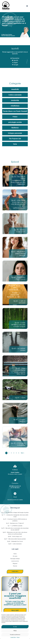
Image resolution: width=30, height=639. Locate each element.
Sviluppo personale (15, 133)
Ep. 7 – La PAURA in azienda (15, 525)
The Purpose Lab (15, 138)
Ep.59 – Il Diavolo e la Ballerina (18, 444)
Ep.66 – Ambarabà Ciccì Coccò (18, 278)
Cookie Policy (13, 637)
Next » (22, 453)
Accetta (15, 626)
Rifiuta (15, 630)
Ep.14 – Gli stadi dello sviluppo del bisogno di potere (15, 512)
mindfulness (15, 106)
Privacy (18, 637)
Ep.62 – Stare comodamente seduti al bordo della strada (19, 371)
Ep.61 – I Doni (20, 398)
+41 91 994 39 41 (15, 487)
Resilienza (15, 128)
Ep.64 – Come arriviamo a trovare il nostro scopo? (18, 324)
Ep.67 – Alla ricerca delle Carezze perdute (18, 253)
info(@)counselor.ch (15, 486)
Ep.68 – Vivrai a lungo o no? (19, 231)
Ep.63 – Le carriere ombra (18, 349)
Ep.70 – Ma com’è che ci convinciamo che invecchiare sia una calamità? (18, 180)
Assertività (15, 89)
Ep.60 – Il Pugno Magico (19, 420)
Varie (15, 144)
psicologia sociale (15, 122)
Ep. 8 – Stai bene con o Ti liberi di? (15, 523)
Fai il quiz (15, 610)
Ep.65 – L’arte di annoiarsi (19, 302)
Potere (15, 117)
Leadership (15, 100)
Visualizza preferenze (15, 634)
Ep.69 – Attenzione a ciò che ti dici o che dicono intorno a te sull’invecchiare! (18, 204)
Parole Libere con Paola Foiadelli (15, 111)
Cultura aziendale (15, 95)
